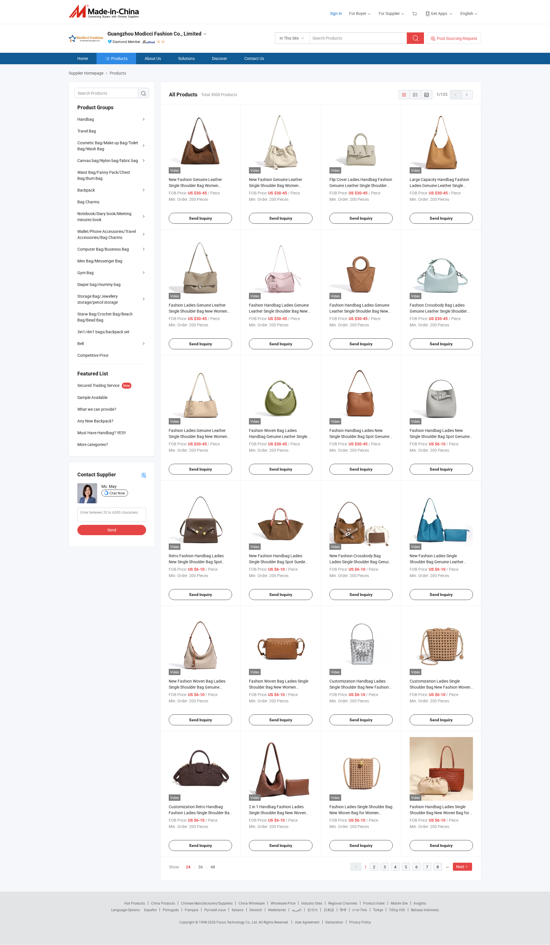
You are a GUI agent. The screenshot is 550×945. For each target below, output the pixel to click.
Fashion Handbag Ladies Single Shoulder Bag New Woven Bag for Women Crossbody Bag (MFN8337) (441, 812)
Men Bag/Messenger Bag (99, 261)
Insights (420, 903)
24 (188, 867)
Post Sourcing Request (457, 38)
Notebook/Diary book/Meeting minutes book (104, 216)
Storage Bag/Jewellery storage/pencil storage (97, 299)
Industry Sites (311, 903)
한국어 (312, 909)
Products (119, 58)
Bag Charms (88, 201)
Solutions (186, 58)
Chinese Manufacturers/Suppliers (207, 903)
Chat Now (117, 493)
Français (191, 909)
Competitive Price (92, 355)
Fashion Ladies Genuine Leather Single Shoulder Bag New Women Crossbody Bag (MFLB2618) (198, 311)
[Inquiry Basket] (415, 13)
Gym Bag (85, 272)
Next (460, 866)
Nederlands (277, 909)
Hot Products (134, 903)
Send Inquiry (200, 218)
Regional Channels (342, 903)
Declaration (334, 922)
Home (82, 58)
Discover (219, 58)
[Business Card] (144, 475)
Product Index (374, 903)
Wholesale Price (283, 903)
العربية (296, 909)
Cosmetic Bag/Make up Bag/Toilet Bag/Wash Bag (107, 145)
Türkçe (378, 909)
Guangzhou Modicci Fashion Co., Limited (154, 34)
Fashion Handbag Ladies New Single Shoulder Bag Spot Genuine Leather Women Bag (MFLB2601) (440, 436)
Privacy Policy (360, 922)
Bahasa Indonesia (425, 909)
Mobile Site (399, 903)
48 (213, 867)
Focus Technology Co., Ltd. (238, 922)
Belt (80, 343)
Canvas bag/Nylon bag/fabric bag (107, 160)
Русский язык (215, 909)
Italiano (237, 909)
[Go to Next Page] (466, 94)
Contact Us (254, 58)
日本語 (329, 909)
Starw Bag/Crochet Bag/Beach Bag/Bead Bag (105, 317)
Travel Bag (86, 131)
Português (171, 909)
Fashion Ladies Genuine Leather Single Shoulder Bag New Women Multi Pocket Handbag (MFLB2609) (200, 436)
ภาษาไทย (359, 909)
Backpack (86, 190)
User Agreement (307, 922)
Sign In (336, 13)
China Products (163, 903)
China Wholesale (252, 903)
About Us (153, 58)
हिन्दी (343, 909)
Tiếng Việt (397, 909)
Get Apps (439, 13)
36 (200, 867)
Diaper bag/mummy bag (99, 284)
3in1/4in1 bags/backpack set (103, 331)
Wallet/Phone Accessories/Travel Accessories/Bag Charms (106, 234)
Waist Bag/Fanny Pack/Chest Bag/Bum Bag (103, 175)
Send (111, 530)
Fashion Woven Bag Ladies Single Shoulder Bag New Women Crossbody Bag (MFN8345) (278, 687)
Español (150, 909)
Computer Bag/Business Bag (103, 249)
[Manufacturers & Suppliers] (105, 11)
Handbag (85, 119)
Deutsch (256, 909)
